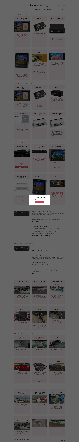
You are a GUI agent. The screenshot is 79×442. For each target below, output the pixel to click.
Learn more (39, 202)
